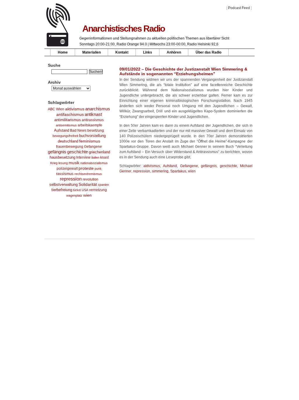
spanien (103, 184)
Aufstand (61, 130)
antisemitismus (66, 125)
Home (63, 52)
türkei (77, 190)
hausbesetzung (62, 157)
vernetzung (98, 190)
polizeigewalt (67, 168)
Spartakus (178, 171)
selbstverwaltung (63, 184)
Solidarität (88, 184)
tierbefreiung (61, 190)
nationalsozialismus (94, 163)
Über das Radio (208, 52)
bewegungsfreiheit (65, 136)
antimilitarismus (67, 120)
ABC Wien (56, 109)
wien (87, 195)
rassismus (65, 173)
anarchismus (97, 108)
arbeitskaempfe (90, 125)
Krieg (54, 163)
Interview (83, 157)
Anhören (174, 52)
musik (74, 162)
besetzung (95, 130)
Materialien (91, 52)
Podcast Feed (239, 8)
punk (98, 168)
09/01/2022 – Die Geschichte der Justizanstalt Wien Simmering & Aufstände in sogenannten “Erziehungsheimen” (183, 71)
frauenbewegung (69, 147)
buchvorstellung (92, 135)
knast (104, 157)
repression (71, 178)
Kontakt (121, 52)
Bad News (78, 130)
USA (85, 190)
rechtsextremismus (88, 174)
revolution (90, 179)
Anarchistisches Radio (123, 28)
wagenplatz (74, 195)
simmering (160, 171)
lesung (63, 163)
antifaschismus (70, 114)
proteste (86, 168)
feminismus (89, 141)
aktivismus (74, 109)
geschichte (77, 152)
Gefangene (93, 147)
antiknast (93, 114)
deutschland (68, 141)
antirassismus (93, 120)
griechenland (99, 152)
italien (95, 157)
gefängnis (57, 152)
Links (147, 52)
